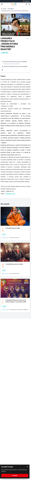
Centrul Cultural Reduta (14, 237)
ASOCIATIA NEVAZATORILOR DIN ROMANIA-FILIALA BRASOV (15, 62)
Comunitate (10, 8)
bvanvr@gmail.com (10, 193)
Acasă (4, 8)
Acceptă (14, 475)
